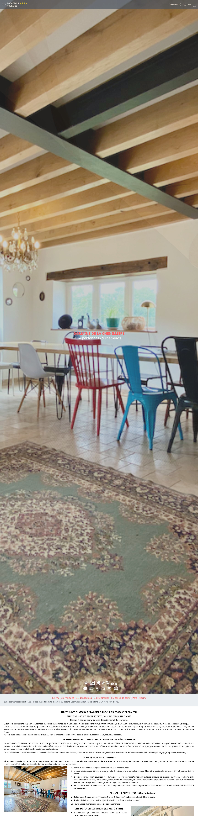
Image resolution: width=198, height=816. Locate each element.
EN (189, 4)
